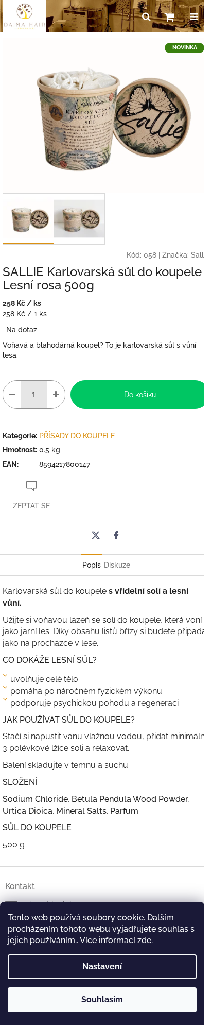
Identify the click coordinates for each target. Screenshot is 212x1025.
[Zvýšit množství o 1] (56, 394)
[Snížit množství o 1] (12, 394)
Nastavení (102, 966)
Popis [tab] (91, 565)
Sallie (200, 255)
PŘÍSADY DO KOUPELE (77, 436)
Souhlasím (102, 999)
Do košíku (140, 394)
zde (144, 940)
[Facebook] (116, 535)
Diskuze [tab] (117, 565)
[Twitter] (95, 535)
